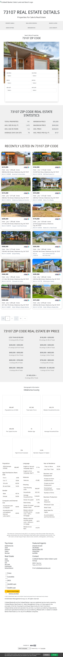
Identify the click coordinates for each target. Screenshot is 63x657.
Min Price (9, 73)
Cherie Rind (35, 551)
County (7, 561)
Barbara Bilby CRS (37, 549)
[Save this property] (28, 154)
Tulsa (6, 547)
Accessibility (10, 577)
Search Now (50, 96)
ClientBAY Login (11, 584)
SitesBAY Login (11, 588)
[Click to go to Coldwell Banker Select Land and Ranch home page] (16, 2)
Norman (7, 553)
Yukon (6, 551)
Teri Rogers (35, 547)
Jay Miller (35, 553)
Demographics (31, 27)
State (6, 559)
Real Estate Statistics (31, 23)
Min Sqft (9, 87)
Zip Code (7, 564)
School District (9, 568)
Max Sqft (34, 87)
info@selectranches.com (43, 568)
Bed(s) (8, 80)
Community (8, 566)
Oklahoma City (9, 546)
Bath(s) (33, 80)
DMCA (9, 580)
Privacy (9, 573)
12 (20, 318)
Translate (43, 648)
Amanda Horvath (37, 546)
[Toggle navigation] (61, 2)
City (6, 562)
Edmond (7, 549)
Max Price (34, 73)
